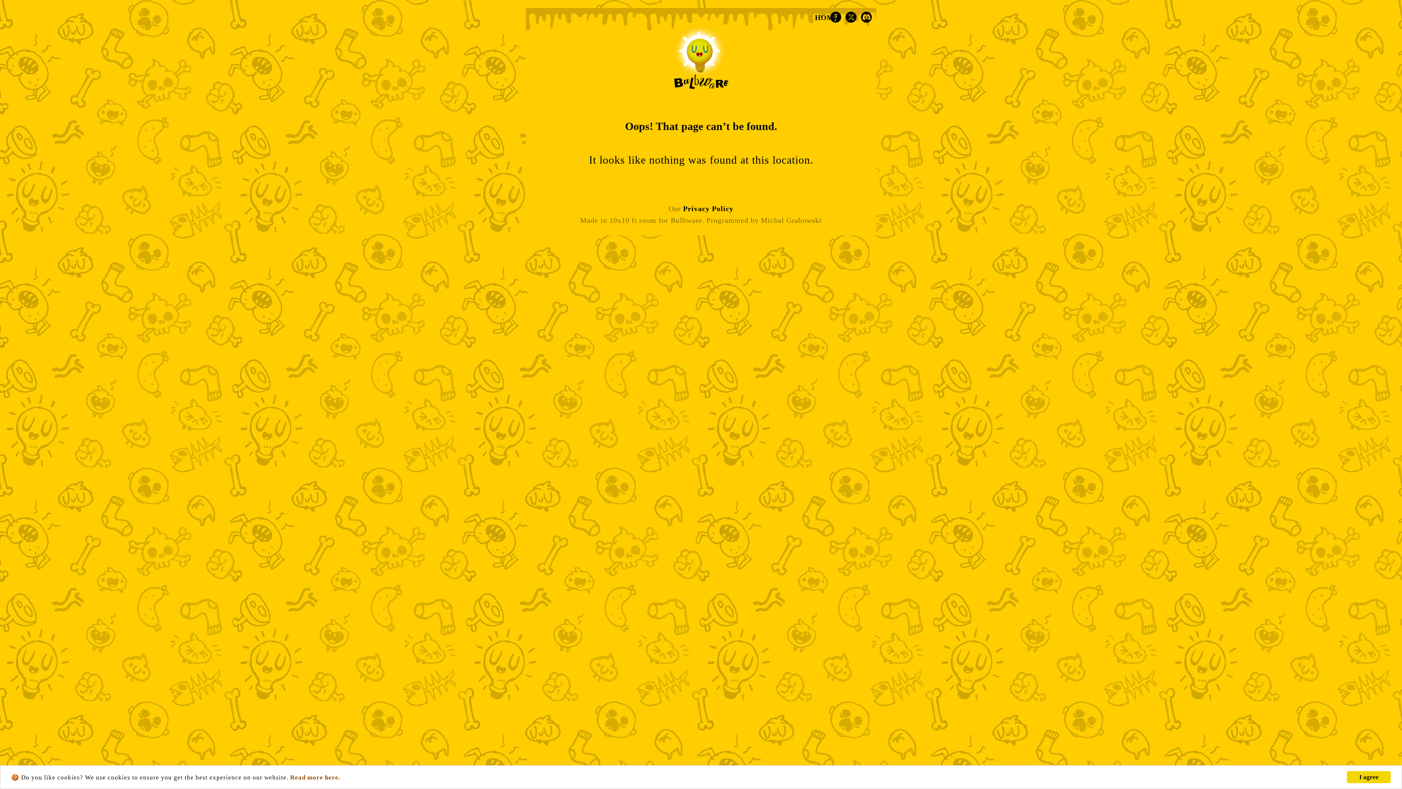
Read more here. (315, 777)
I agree (1369, 777)
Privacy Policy (708, 209)
